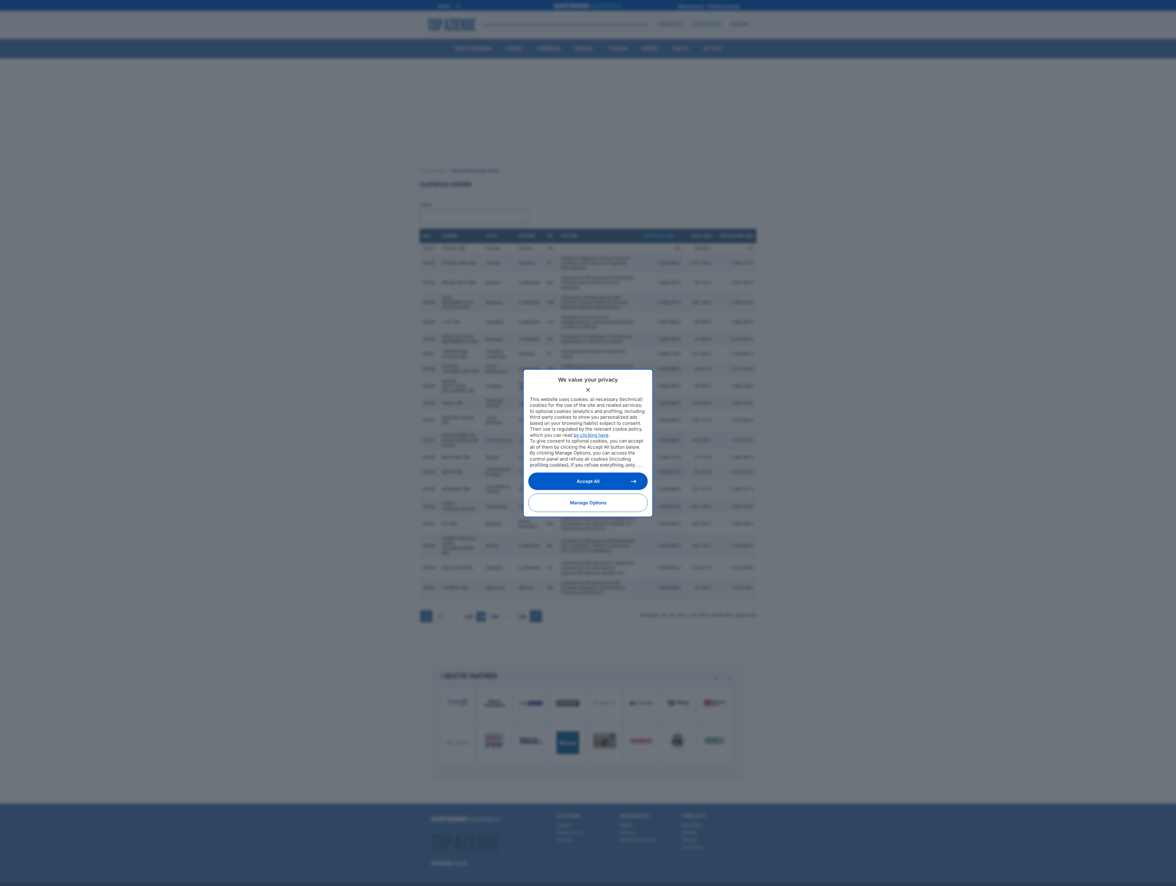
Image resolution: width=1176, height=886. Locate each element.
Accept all (588, 481)
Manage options (588, 503)
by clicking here (591, 435)
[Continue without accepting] (588, 389)
